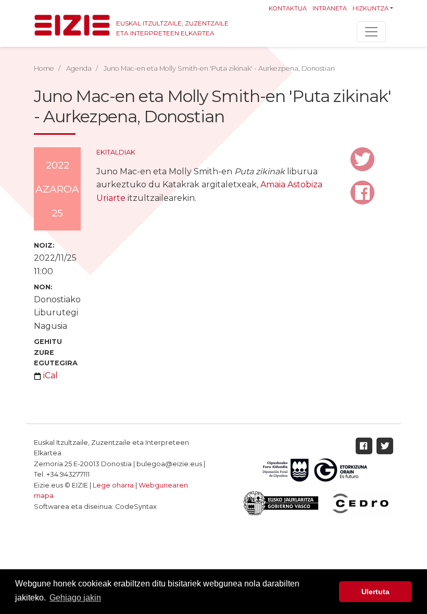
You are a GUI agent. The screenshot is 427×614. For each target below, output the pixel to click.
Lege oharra (113, 485)
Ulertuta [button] (375, 591)
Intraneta (329, 8)
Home (44, 68)
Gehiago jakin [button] (75, 597)
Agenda (79, 68)
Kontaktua (288, 8)
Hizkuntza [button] (370, 8)
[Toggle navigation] (371, 31)
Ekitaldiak (115, 152)
